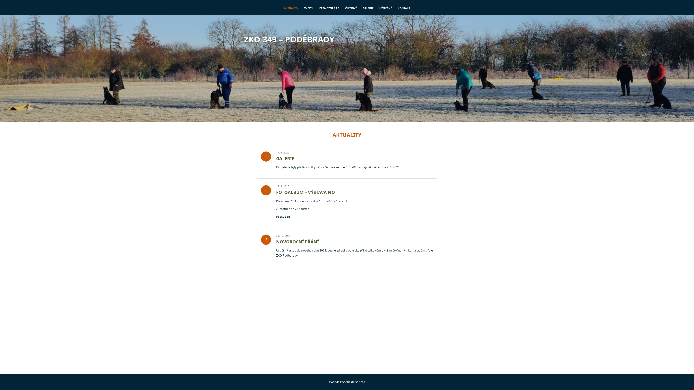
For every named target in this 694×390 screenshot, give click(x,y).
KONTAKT (404, 8)
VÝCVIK (309, 8)
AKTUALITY (291, 8)
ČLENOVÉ (351, 8)
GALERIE (368, 8)
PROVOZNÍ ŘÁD (329, 8)
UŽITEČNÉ (385, 8)
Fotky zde (283, 217)
